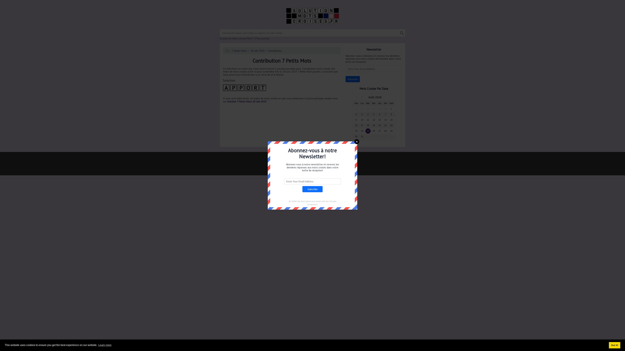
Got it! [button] (614, 345)
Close (356, 141)
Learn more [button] (104, 345)
